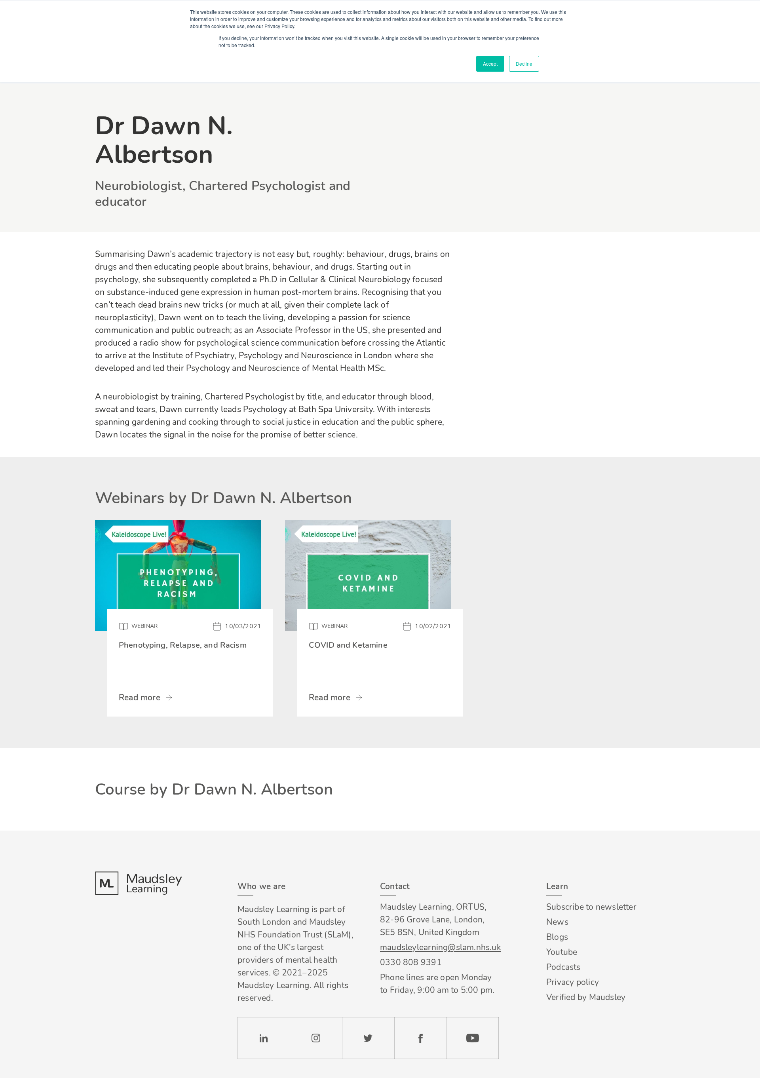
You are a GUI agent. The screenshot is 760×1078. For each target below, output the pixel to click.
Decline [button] (524, 63)
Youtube (561, 952)
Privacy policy (572, 982)
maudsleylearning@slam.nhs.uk (439, 947)
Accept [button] (490, 63)
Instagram (316, 1038)
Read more (139, 697)
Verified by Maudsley (585, 997)
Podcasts (563, 967)
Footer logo (138, 883)
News (557, 922)
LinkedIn (264, 1038)
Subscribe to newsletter (591, 907)
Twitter (368, 1038)
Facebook (420, 1038)
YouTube (472, 1038)
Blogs (557, 937)
